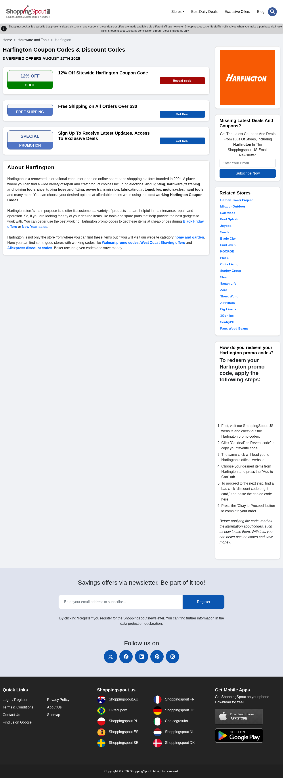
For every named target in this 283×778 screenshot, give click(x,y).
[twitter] (110, 656)
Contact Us (11, 715)
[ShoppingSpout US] (28, 11)
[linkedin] (141, 656)
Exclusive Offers (237, 12)
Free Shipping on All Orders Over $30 (97, 106)
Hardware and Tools (33, 40)
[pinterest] (157, 656)
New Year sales (34, 227)
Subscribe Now (248, 173)
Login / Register (15, 700)
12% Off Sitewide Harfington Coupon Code (103, 72)
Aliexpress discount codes (29, 248)
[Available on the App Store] (239, 716)
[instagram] (172, 656)
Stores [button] (176, 12)
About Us (54, 707)
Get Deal (182, 114)
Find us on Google (17, 722)
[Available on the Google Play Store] (239, 735)
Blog (260, 12)
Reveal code (182, 80)
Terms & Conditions (18, 707)
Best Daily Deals (204, 12)
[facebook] (126, 656)
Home (7, 40)
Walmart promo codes (120, 242)
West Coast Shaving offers (162, 242)
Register (203, 602)
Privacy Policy (58, 700)
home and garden (189, 237)
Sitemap (53, 715)
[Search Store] (272, 11)
